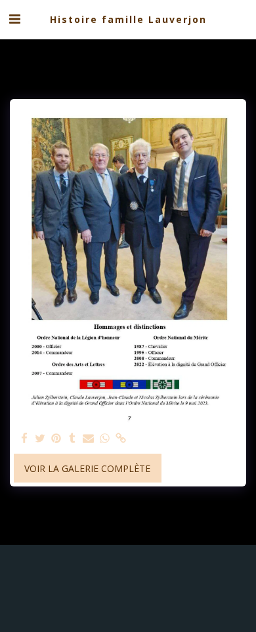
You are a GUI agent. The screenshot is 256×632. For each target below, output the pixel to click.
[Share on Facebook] (24, 438)
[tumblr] (73, 438)
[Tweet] (41, 438)
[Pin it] (56, 438)
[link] (121, 438)
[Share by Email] (89, 438)
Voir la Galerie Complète (87, 468)
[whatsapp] (105, 438)
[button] (14, 18)
